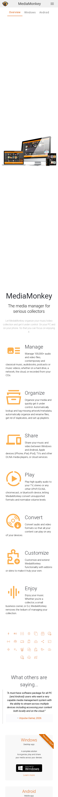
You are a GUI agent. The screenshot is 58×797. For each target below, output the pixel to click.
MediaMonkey (29, 4)
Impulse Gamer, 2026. (30, 718)
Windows (29, 740)
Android (29, 791)
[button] (6, 708)
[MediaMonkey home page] (5, 3)
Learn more (29, 775)
